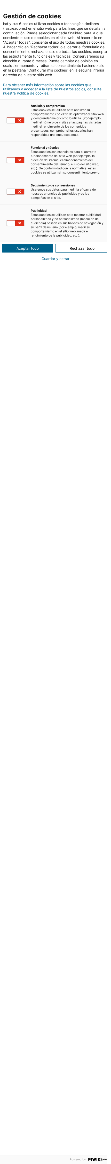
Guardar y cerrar (55, 259)
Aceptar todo (28, 248)
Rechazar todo (82, 248)
